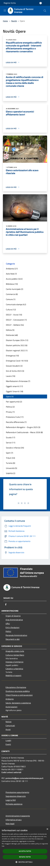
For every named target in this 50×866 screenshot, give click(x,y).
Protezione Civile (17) (14, 417)
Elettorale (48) (12, 335)
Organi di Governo (13, 615)
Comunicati (10, 725)
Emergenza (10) (12, 355)
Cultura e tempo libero (15, 655)
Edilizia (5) (10, 330)
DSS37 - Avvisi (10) (14, 314)
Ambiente (10, 699)
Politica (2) (10, 406)
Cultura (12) (11, 309)
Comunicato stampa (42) (16, 304)
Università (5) (11, 468)
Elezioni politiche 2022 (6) (16, 345)
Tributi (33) (10, 457)
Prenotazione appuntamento (17, 792)
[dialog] (25, 846)
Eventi (8, 744)
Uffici (8, 623)
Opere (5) (9, 396)
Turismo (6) (10, 463)
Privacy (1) (10, 411)
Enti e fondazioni (12, 627)
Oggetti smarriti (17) (14, 386)
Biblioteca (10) (12, 283)
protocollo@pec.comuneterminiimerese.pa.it (24, 778)
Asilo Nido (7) (11, 273)
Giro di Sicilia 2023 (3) (15, 370)
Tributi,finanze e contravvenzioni (19, 695)
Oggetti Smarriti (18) (14, 391)
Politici (8, 631)
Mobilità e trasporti (13, 675)
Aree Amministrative (14, 619)
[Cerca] (44, 10)
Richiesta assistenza (14, 804)
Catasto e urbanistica (14, 668)
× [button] (47, 829)
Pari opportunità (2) (14, 401)
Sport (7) (9, 452)
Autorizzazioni (11, 706)
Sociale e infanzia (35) (15, 447)
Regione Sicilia (10, 2)
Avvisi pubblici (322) (14, 278)
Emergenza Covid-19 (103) (17, 360)
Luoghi (8, 740)
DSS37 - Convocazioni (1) (16, 319)
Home (5, 20)
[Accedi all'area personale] (40, 3)
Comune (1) (10, 299)
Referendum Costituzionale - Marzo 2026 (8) (24, 432)
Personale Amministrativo (16, 635)
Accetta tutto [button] (25, 851)
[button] (25, 862)
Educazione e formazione (16, 687)
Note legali (10, 823)
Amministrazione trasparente (18, 815)
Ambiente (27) (12, 268)
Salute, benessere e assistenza (18, 702)
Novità (14, 20)
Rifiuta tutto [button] (25, 857)
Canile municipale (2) (14, 289)
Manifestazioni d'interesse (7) (18, 381)
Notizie (8, 721)
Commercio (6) (12, 294)
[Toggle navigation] (4, 10)
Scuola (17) (10, 437)
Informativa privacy (14, 819)
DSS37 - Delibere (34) (15, 324)
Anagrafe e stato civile (15, 651)
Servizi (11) (10, 442)
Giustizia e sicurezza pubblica (18, 691)
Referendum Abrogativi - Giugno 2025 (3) (23, 427)
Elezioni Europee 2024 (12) (17, 340)
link (3, 846)
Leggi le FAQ (11, 800)
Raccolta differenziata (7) (16, 422)
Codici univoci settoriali (11, 772)
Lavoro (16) (10, 376)
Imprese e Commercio (14, 661)
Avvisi (8, 729)
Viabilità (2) (10, 473)
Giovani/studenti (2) (14, 365)
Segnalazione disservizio (16, 796)
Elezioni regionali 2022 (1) (16, 350)
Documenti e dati (13, 639)
